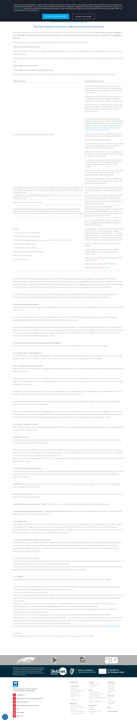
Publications (111, 703)
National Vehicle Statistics (77, 711)
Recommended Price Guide (78, 713)
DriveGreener (112, 701)
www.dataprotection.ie (112, 626)
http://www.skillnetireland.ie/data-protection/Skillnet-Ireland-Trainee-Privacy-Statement (103, 129)
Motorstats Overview (76, 705)
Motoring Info (93, 705)
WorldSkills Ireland (94, 696)
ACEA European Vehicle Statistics (77, 708)
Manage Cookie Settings (83, 16)
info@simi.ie (21, 695)
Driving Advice (112, 690)
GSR (109, 692)
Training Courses (93, 684)
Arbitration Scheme (76, 692)
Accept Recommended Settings (56, 16)
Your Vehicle (111, 684)
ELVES (109, 700)
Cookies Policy (18, 9)
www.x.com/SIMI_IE (23, 702)
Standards (73, 688)
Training (91, 682)
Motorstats (73, 703)
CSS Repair (74, 700)
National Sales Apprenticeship (97, 698)
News (108, 707)
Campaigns (111, 688)
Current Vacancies (94, 692)
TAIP (90, 700)
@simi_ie (19, 716)
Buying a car (74, 694)
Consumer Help (74, 686)
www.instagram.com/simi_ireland (27, 705)
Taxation (91, 713)
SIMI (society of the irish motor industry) (30, 698)
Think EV (91, 707)
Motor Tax (92, 709)
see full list (105, 268)
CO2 (109, 698)
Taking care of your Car (77, 696)
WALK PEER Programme (95, 701)
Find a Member (74, 682)
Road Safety (110, 682)
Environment (110, 696)
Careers (91, 690)
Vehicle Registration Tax (95, 711)
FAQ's (72, 698)
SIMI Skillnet (21, 712)
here (37, 10)
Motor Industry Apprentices (96, 694)
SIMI (18, 709)
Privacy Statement (112, 711)
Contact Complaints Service (78, 690)
